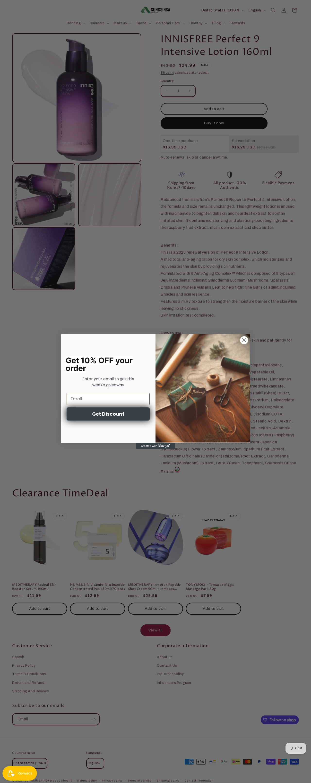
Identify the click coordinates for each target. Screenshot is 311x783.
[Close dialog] (244, 340)
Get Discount (108, 414)
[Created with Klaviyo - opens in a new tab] (155, 446)
